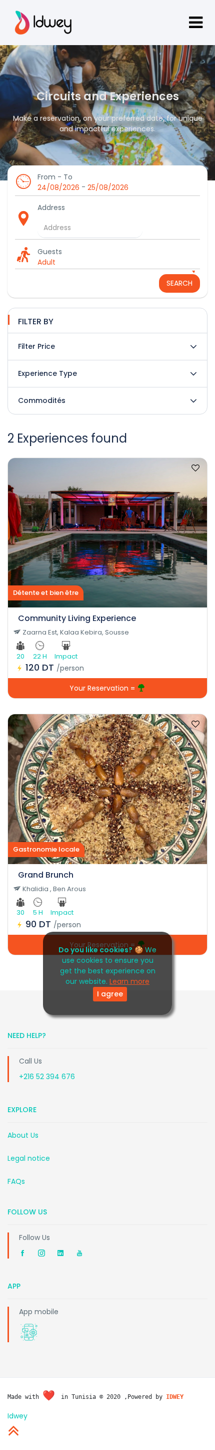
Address (51, 207)
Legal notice (29, 1158)
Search (179, 283)
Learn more (130, 981)
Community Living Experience (77, 618)
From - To (55, 177)
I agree (110, 994)
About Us (23, 1135)
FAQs (16, 1181)
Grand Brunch (46, 875)
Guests (50, 252)
